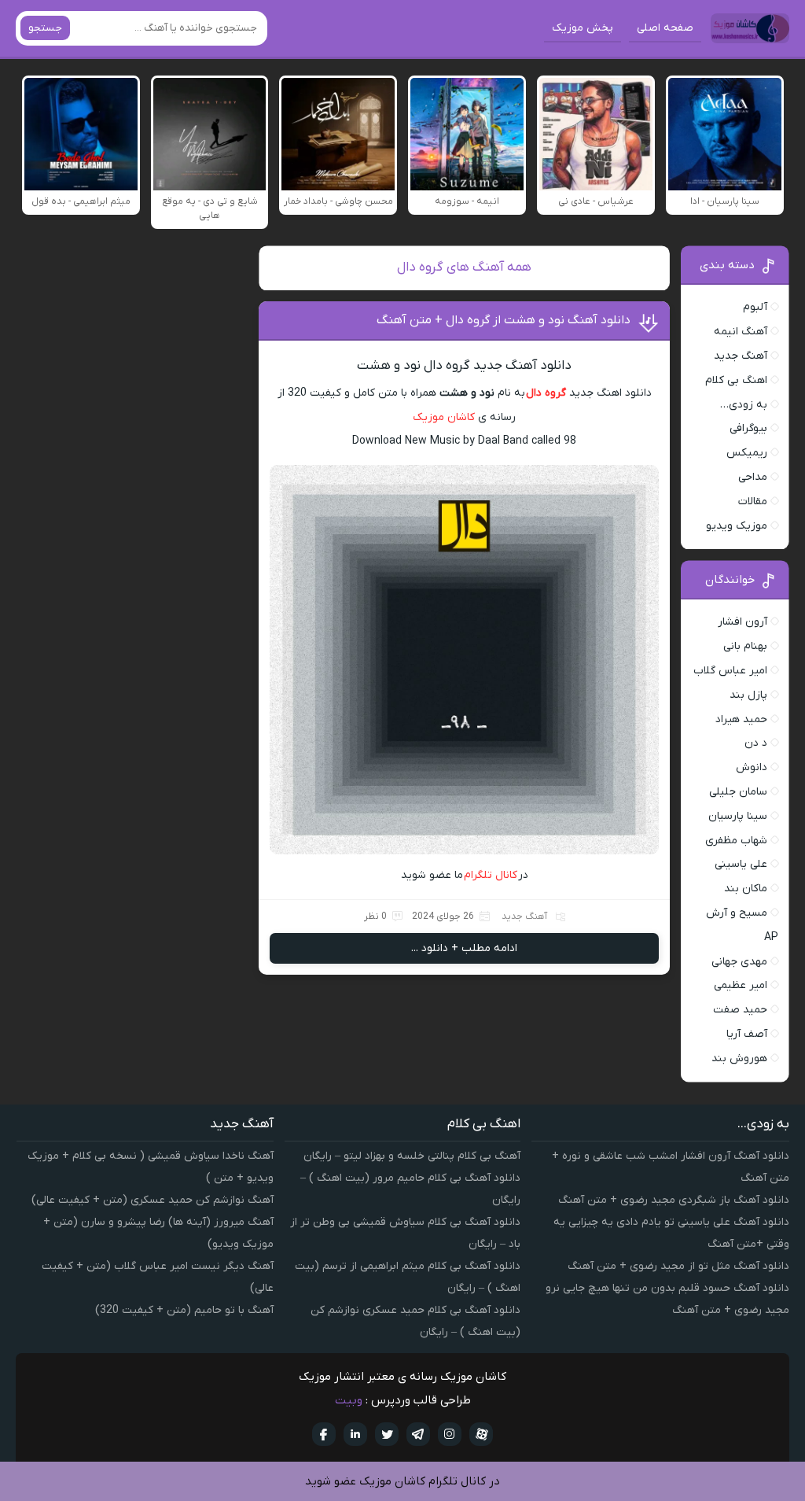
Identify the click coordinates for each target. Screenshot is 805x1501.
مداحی (752, 477)
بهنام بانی (745, 646)
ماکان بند (745, 888)
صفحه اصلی (665, 27)
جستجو (45, 28)
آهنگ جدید (524, 916)
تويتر (387, 1434)
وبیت (348, 1400)
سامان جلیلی (738, 791)
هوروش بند (739, 1058)
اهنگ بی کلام (736, 380)
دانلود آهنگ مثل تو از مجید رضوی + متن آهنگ (678, 1266)
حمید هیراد (741, 719)
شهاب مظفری (736, 840)
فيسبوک (324, 1434)
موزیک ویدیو (736, 525)
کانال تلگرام (491, 875)
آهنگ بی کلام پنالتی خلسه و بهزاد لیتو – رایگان (411, 1156)
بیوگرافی (748, 428)
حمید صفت (740, 1009)
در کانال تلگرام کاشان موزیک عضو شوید (402, 1481)
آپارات (481, 1434)
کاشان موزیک (444, 417)
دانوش (751, 767)
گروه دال (546, 392)
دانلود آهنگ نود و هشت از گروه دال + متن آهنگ (503, 320)
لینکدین (355, 1434)
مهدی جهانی (739, 961)
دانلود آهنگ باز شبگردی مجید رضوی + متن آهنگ (673, 1200)
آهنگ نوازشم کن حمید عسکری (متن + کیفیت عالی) (152, 1200)
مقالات (752, 501)
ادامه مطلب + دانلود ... (464, 948)
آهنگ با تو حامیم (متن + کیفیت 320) (184, 1310)
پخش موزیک (582, 27)
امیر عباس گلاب (730, 670)
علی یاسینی (741, 864)
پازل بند (748, 695)
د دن (755, 743)
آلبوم (755, 307)
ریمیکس (746, 452)
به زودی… (743, 404)
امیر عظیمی (740, 985)
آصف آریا (746, 1034)
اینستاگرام (449, 1434)
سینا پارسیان (737, 816)
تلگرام (418, 1434)
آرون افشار (742, 621)
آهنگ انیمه (740, 331)
